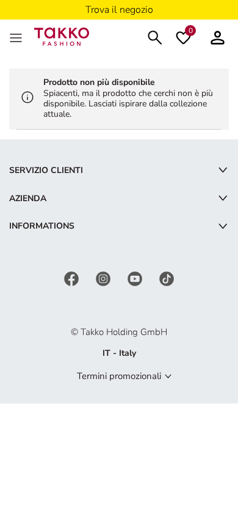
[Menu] (17, 37)
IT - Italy (119, 353)
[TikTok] (166, 278)
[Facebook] (72, 278)
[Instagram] (104, 278)
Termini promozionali (119, 376)
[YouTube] (136, 278)
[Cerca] (155, 36)
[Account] (218, 36)
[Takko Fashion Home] (61, 36)
